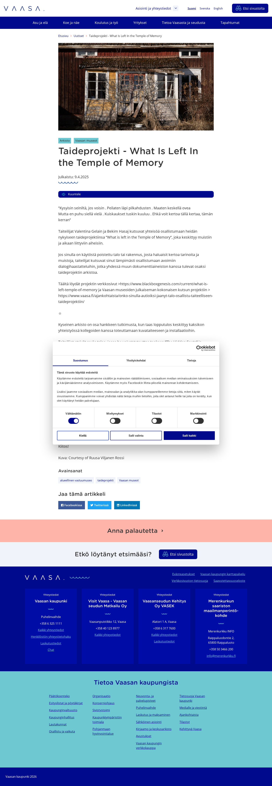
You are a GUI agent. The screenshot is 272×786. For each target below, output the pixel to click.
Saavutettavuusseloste (229, 581)
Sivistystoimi (101, 710)
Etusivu (63, 36)
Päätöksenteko (59, 696)
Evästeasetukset (183, 574)
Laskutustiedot (51, 643)
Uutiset (79, 36)
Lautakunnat (58, 724)
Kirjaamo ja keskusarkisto (154, 729)
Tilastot (184, 722)
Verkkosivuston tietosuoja (190, 581)
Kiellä (82, 435)
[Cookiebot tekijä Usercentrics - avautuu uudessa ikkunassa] (199, 348)
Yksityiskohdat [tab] (136, 360)
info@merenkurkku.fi (221, 656)
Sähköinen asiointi (149, 722)
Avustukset (143, 736)
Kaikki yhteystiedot (51, 630)
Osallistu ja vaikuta (62, 731)
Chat (51, 650)
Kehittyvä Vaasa (190, 729)
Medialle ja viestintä (193, 708)
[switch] (115, 421)
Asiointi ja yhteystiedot (153, 8)
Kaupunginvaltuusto (63, 710)
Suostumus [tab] (80, 360)
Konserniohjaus (104, 703)
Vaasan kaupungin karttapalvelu (222, 574)
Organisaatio (101, 696)
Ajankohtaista (189, 715)
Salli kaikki (189, 435)
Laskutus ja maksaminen (153, 715)
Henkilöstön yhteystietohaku (51, 637)
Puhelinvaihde (146, 708)
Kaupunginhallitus (61, 717)
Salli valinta (136, 435)
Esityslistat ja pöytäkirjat (66, 703)
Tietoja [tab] (191, 360)
